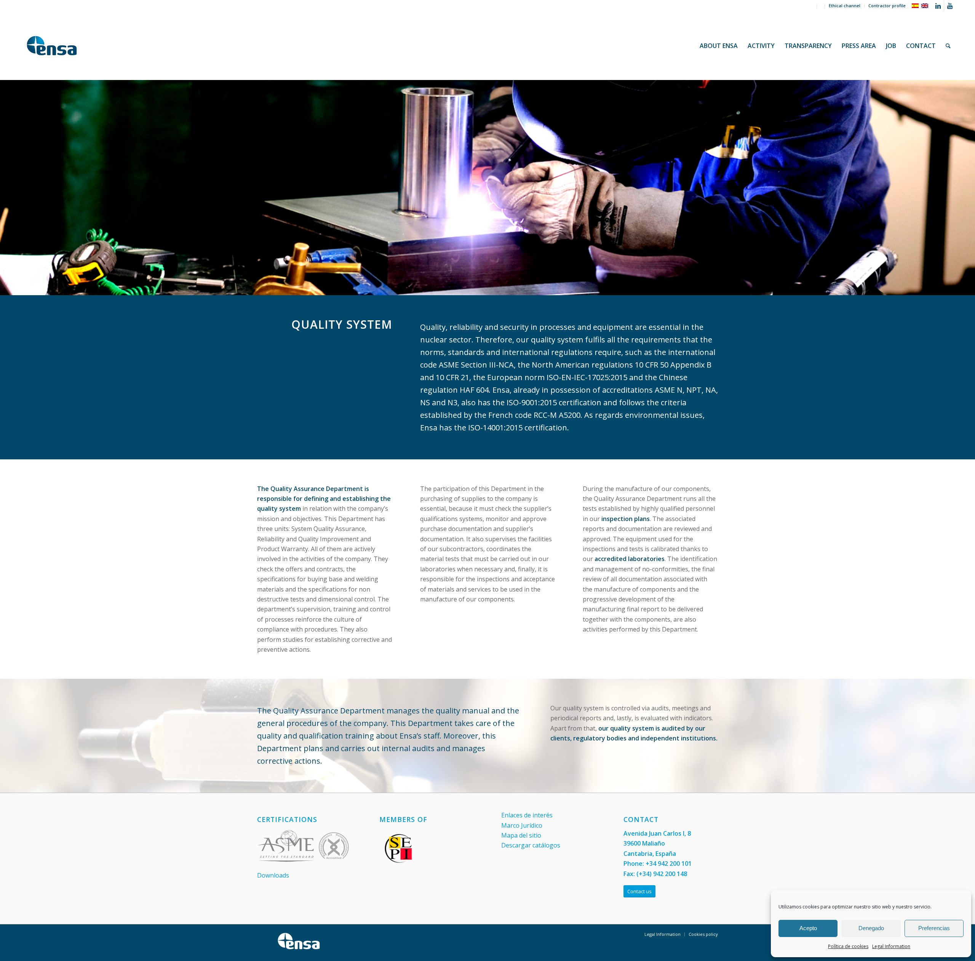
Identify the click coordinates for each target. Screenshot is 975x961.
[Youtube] (950, 5)
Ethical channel (844, 5)
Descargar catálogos (530, 845)
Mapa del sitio (521, 835)
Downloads (273, 875)
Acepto (808, 928)
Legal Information (891, 946)
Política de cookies (848, 946)
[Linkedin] (938, 5)
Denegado (871, 928)
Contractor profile (887, 5)
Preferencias (934, 928)
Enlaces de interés (527, 815)
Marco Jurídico (521, 825)
